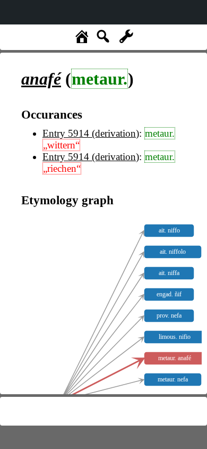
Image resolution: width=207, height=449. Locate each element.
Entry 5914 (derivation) (90, 133)
